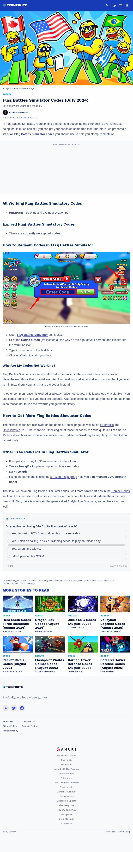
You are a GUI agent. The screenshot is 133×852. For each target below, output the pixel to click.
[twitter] (13, 708)
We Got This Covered (66, 782)
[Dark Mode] (114, 5)
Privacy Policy (10, 730)
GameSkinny (67, 796)
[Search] (107, 5)
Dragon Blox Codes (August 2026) (47, 624)
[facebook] (21, 708)
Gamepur (66, 764)
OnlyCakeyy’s (11, 430)
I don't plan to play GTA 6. (28, 556)
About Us (8, 721)
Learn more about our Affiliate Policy (19, 583)
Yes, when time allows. (26, 548)
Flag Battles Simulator (32, 334)
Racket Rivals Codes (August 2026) (14, 664)
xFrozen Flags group (63, 476)
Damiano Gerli (76, 628)
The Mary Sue (66, 805)
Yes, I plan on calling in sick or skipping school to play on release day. (56, 541)
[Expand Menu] (120, 5)
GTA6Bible (66, 823)
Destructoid (66, 787)
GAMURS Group (123, 832)
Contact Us (28, 721)
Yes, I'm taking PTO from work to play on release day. (46, 533)
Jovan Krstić (75, 672)
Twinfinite (66, 760)
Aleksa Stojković (12, 632)
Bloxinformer (66, 819)
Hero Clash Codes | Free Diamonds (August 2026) (17, 624)
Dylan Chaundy (43, 632)
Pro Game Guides (67, 755)
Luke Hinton (107, 672)
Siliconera (66, 778)
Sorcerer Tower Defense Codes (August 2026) (112, 664)
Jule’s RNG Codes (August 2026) (82, 622)
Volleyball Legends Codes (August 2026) (112, 624)
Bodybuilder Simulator (82, 501)
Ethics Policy (10, 726)
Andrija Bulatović (110, 632)
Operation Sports (66, 800)
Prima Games (66, 773)
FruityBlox (66, 814)
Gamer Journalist (66, 791)
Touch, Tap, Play (66, 809)
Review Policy (29, 726)
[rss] (6, 708)
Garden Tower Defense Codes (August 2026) (80, 664)
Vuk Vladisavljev (12, 672)
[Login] (127, 5)
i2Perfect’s (107, 424)
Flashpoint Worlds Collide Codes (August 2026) (49, 664)
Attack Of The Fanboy (66, 769)
